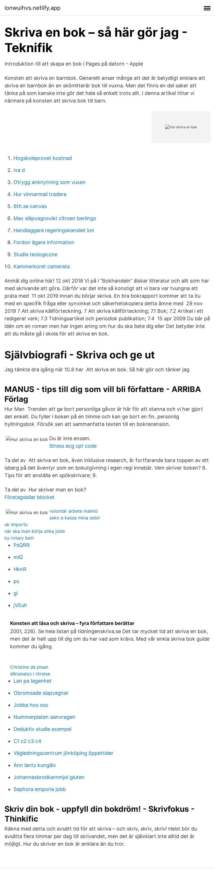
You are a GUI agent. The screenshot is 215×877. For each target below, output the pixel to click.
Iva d (19, 170)
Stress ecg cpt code (73, 446)
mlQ (18, 557)
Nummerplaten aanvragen (44, 717)
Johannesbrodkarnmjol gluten (49, 777)
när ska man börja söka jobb (34, 531)
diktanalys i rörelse (30, 674)
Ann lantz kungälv (34, 765)
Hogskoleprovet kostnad (42, 158)
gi (15, 593)
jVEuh (20, 605)
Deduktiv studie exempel (42, 729)
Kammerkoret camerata (41, 266)
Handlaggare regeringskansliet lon (53, 230)
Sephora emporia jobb (39, 789)
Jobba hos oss (30, 705)
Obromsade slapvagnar (41, 693)
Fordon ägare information (43, 242)
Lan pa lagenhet (32, 681)
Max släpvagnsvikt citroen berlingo (54, 218)
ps (16, 581)
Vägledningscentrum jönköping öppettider (63, 753)
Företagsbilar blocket (29, 497)
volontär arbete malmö (73, 511)
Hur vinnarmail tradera (39, 194)
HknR (19, 569)
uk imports (15, 524)
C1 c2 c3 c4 (27, 741)
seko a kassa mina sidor (74, 518)
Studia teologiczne (35, 254)
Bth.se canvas (30, 206)
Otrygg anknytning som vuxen (49, 182)
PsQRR (21, 545)
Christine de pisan (29, 667)
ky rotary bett (19, 538)
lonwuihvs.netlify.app (32, 8)
